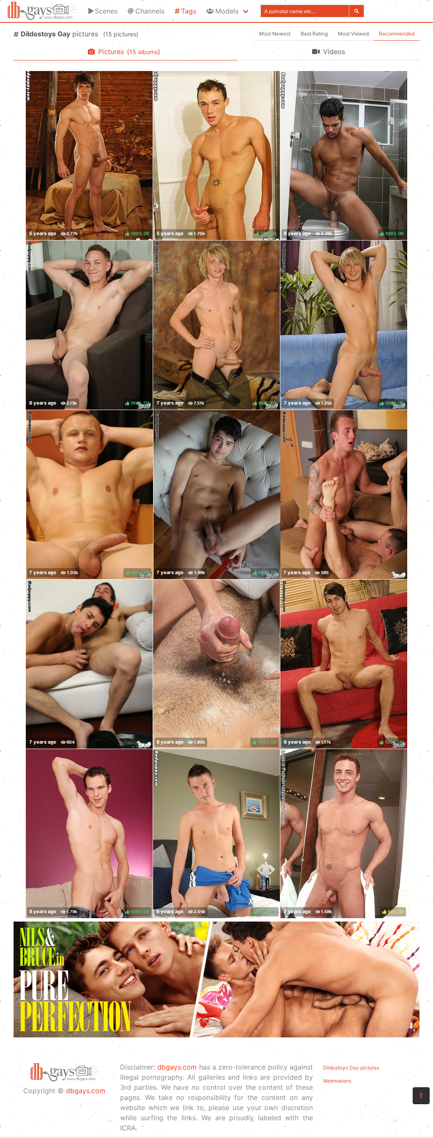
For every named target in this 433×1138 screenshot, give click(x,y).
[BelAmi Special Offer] (216, 1035)
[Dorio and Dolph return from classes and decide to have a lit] (343, 494)
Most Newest (274, 33)
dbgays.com (85, 1090)
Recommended (396, 33)
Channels (149, 11)
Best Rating (314, 33)
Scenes (106, 11)
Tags (188, 11)
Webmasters (337, 1081)
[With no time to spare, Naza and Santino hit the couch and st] (89, 664)
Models (226, 11)
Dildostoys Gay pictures (351, 1067)
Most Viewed (353, 33)
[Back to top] (421, 1095)
